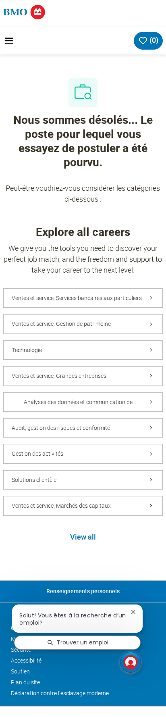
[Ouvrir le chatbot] (130, 662)
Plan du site (25, 682)
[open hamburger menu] (9, 41)
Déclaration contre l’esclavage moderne (60, 693)
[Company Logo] (24, 11)
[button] (83, 537)
